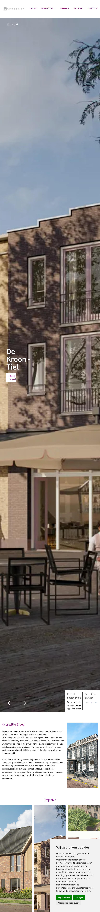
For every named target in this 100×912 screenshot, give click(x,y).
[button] (12, 703)
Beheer (64, 8)
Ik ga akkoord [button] (64, 897)
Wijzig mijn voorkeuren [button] (68, 903)
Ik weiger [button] (79, 897)
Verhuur (78, 8)
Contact (92, 8)
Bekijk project (13, 378)
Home (33, 8)
